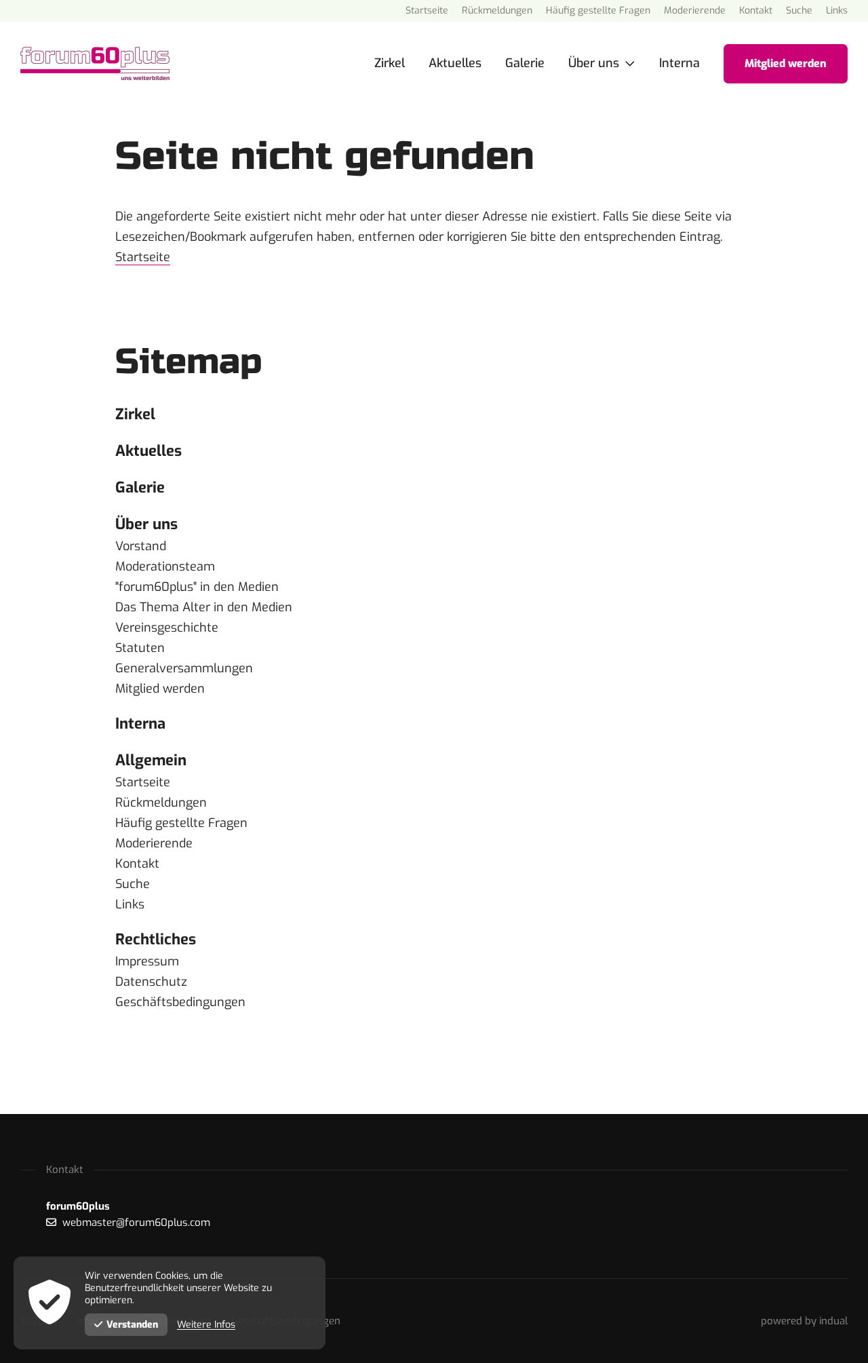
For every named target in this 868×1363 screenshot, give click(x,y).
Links (129, 904)
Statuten (140, 648)
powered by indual (804, 1321)
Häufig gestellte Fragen (181, 823)
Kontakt (137, 864)
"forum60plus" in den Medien (197, 587)
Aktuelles (148, 451)
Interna (140, 723)
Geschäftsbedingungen (180, 1002)
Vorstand (140, 546)
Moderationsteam (165, 566)
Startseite (142, 257)
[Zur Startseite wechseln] (95, 63)
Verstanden (132, 1324)
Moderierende (154, 843)
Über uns (146, 524)
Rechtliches (155, 939)
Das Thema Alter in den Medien (203, 607)
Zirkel (135, 414)
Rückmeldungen (161, 802)
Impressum (147, 961)
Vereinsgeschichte (166, 627)
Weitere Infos (206, 1325)
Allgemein (150, 760)
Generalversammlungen (184, 668)
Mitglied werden (160, 688)
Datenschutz (151, 982)
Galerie (140, 487)
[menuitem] (427, 11)
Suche (132, 884)
